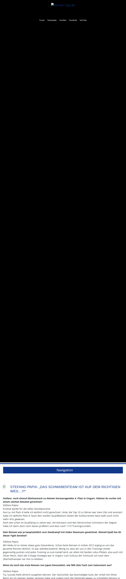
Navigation (64, 470)
